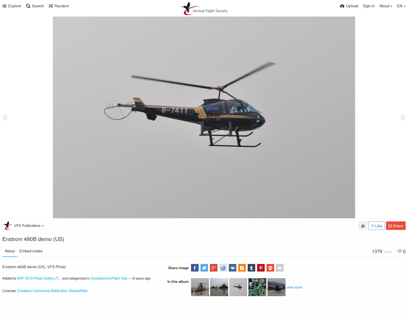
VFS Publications (27, 225)
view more (294, 287)
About (10, 251)
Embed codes (30, 251)
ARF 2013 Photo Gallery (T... (39, 278)
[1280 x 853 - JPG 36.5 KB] (363, 225)
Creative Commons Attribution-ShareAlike (52, 290)
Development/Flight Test (109, 278)
